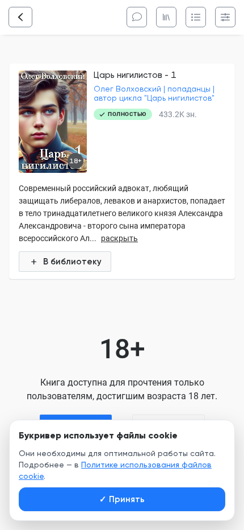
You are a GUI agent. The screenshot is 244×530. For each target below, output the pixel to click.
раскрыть (119, 238)
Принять (122, 499)
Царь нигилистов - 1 (135, 75)
